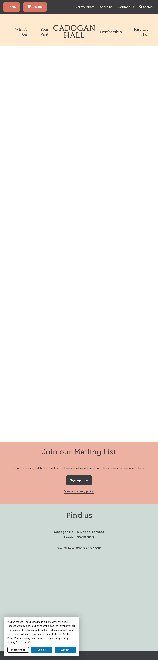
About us (106, 7)
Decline (42, 649)
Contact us (126, 7)
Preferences (18, 649)
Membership (111, 32)
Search (147, 7)
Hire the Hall (141, 32)
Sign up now (79, 480)
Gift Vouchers (84, 7)
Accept (65, 649)
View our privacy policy (79, 491)
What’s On (21, 32)
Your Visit (44, 32)
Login (12, 7)
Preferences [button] (23, 642)
